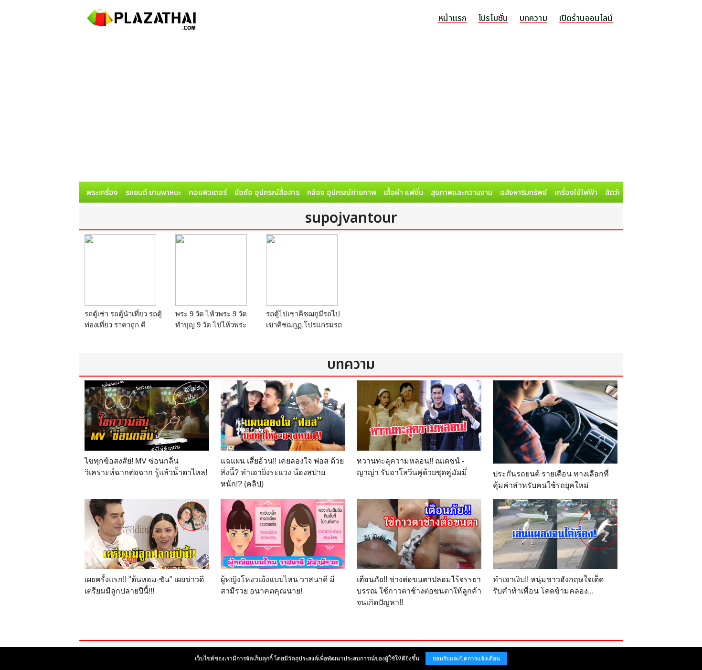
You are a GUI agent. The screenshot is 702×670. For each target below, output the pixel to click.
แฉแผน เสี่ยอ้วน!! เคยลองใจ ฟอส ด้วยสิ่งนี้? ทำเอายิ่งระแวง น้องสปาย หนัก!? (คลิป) (282, 472)
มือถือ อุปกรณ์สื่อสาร (266, 192)
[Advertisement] (351, 110)
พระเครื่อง (102, 192)
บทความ (533, 18)
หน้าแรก (452, 18)
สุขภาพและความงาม (461, 192)
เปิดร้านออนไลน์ (586, 18)
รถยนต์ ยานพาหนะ (153, 192)
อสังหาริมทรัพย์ (523, 192)
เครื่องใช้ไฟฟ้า (575, 192)
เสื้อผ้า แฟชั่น (403, 192)
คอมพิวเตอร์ (208, 192)
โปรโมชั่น (493, 18)
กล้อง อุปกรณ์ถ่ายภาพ (341, 192)
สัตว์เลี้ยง (619, 192)
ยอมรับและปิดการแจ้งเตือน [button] (466, 658)
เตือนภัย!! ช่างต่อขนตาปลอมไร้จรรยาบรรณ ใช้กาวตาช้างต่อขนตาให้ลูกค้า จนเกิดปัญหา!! (419, 590)
